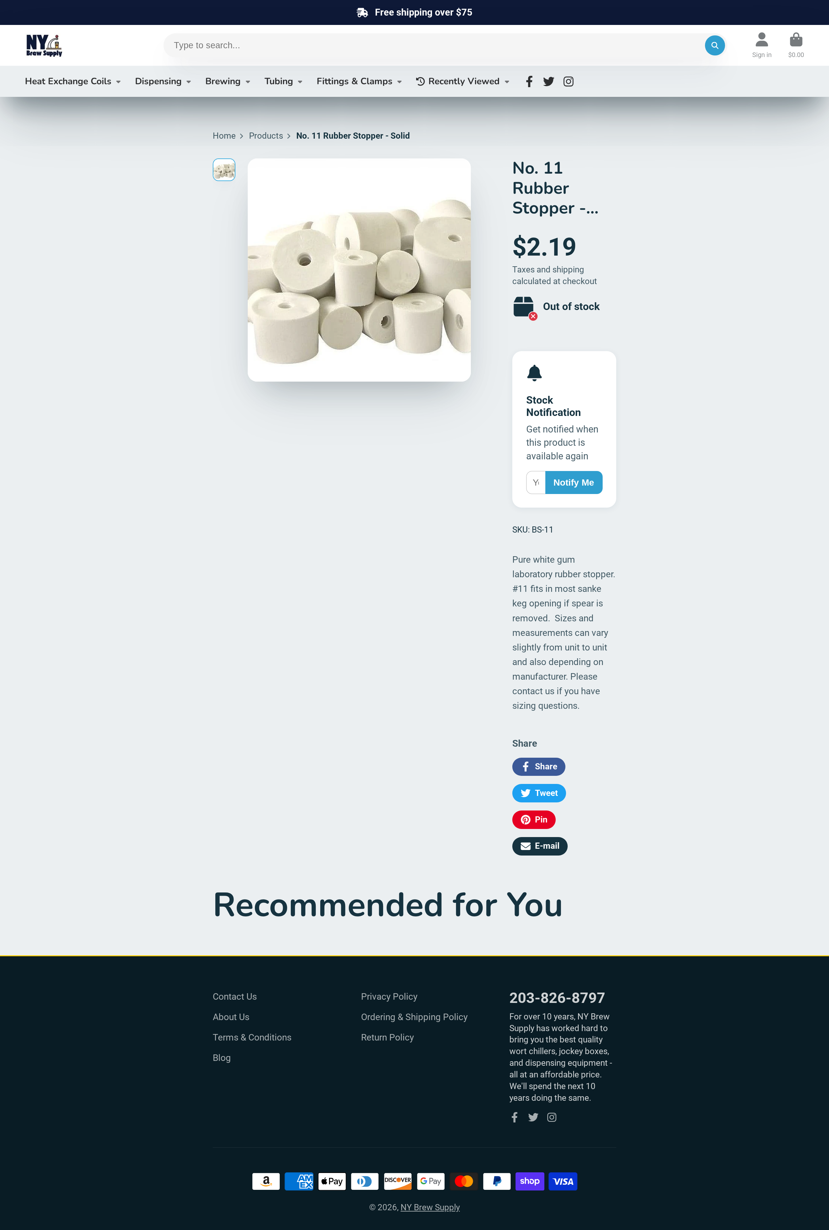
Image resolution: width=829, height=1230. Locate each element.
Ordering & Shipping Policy (414, 1017)
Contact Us (235, 996)
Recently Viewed (464, 81)
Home (224, 136)
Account (762, 45)
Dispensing (158, 81)
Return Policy (387, 1037)
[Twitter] (548, 81)
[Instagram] (568, 81)
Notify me (573, 482)
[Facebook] (529, 81)
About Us (231, 1017)
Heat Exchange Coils (68, 81)
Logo (73, 45)
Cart (796, 45)
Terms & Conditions (252, 1037)
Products (266, 136)
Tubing (279, 81)
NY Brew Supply (430, 1207)
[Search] (715, 45)
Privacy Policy (389, 996)
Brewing (223, 81)
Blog (222, 1057)
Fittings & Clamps (354, 81)
